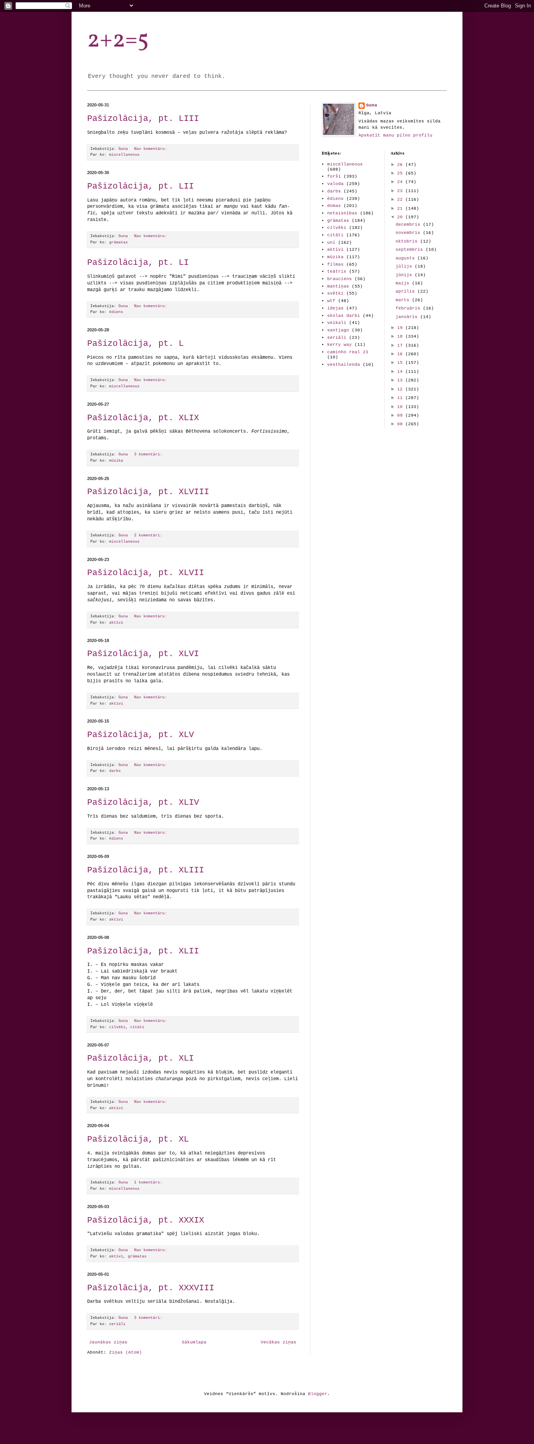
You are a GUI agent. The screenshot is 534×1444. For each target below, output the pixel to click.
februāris (409, 308)
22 (401, 199)
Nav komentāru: (151, 149)
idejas (335, 308)
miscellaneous (124, 155)
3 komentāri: (149, 454)
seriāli (117, 1324)
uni (331, 242)
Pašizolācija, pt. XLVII (145, 573)
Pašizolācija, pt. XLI (140, 1058)
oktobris (408, 241)
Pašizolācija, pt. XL (138, 1139)
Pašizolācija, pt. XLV (140, 735)
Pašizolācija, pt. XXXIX (145, 1220)
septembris (411, 249)
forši (334, 176)
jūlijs (405, 266)
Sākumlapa (194, 1342)
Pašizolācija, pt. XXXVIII (150, 1288)
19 (401, 327)
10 (401, 407)
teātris (336, 271)
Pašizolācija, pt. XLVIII (148, 492)
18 (401, 336)
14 (401, 371)
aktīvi (116, 622)
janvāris (408, 317)
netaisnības (342, 213)
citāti (137, 1027)
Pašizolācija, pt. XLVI (143, 654)
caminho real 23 (347, 352)
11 (401, 398)
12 (401, 389)
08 (401, 424)
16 (401, 354)
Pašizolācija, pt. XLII (143, 951)
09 (401, 415)
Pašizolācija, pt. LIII (143, 119)
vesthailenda (343, 364)
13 (401, 380)
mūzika (116, 461)
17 (401, 345)
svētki (335, 293)
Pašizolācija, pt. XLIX (143, 418)
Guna (371, 105)
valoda (335, 184)
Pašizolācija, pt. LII (140, 186)
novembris (409, 232)
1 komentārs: (149, 1182)
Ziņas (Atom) (125, 1352)
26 (401, 164)
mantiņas (338, 286)
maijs (404, 283)
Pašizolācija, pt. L (135, 344)
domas (334, 205)
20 (401, 217)
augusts (407, 258)
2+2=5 (118, 40)
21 (401, 208)
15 (401, 362)
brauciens (339, 279)
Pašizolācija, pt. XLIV (143, 802)
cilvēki (117, 1027)
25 (401, 173)
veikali (336, 322)
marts (404, 300)
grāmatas (118, 242)
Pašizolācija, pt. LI (138, 263)
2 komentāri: (149, 535)
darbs (115, 771)
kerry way (339, 344)
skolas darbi (343, 315)
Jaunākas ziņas (108, 1342)
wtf (331, 301)
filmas (335, 264)
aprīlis (407, 291)
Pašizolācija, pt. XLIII (145, 870)
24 (401, 182)
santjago (338, 330)
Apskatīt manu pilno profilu (395, 135)
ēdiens (116, 312)
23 (401, 191)
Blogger (317, 1394)
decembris (409, 224)
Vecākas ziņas (278, 1342)
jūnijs (405, 275)
